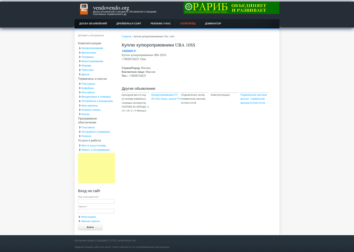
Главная (126, 36)
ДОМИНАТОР (213, 23)
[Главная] (84, 15)
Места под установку (94, 145)
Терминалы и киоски (92, 78)
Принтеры (88, 69)
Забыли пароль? (90, 221)
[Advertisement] (96, 168)
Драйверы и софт (128, 23)
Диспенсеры (89, 52)
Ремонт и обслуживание (96, 149)
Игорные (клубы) (91, 109)
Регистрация (88, 216)
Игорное (86, 136)
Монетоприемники (92, 61)
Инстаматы (88, 92)
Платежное (88, 127)
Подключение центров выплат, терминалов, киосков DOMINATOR (254, 98)
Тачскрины (88, 56)
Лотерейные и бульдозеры (97, 101)
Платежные (88, 83)
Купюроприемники (92, 48)
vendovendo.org (111, 7)
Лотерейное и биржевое (96, 131)
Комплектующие (89, 43)
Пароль (83, 206)
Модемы (86, 65)
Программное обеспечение (87, 120)
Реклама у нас (161, 23)
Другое (86, 74)
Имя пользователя (88, 196)
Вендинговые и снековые (96, 96)
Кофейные (88, 88)
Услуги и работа (89, 140)
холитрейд (188, 23)
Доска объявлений (93, 23)
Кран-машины (90, 105)
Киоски (86, 114)
